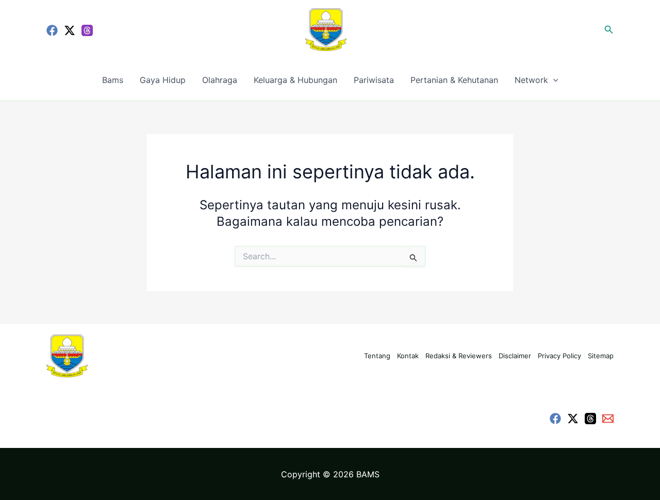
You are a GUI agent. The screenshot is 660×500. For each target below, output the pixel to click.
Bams (112, 80)
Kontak (408, 356)
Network (531, 80)
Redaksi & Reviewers (458, 356)
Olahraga (219, 80)
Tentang (377, 356)
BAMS (368, 474)
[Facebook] (52, 30)
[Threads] (87, 30)
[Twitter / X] (69, 30)
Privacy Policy (559, 356)
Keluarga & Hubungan (295, 80)
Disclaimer (515, 356)
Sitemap (601, 356)
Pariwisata (374, 80)
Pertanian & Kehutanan (454, 80)
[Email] (608, 418)
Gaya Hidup (163, 80)
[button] (609, 29)
